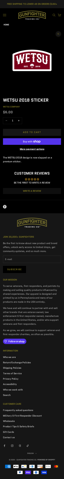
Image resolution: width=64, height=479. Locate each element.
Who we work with (13, 389)
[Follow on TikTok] (27, 445)
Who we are (9, 357)
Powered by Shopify (46, 460)
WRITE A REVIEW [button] (32, 191)
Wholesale (9, 421)
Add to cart (32, 132)
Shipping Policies (12, 368)
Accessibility (10, 384)
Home (6, 24)
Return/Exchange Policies (17, 362)
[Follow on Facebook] (4, 445)
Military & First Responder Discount (22, 415)
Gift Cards (8, 432)
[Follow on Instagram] (12, 445)
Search (7, 395)
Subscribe (14, 269)
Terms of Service (12, 373)
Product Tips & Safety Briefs (18, 426)
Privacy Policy (10, 379)
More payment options (32, 149)
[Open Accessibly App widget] (32, 206)
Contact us (9, 437)
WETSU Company (11, 106)
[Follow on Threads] (19, 445)
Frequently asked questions (18, 410)
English (30, 453)
